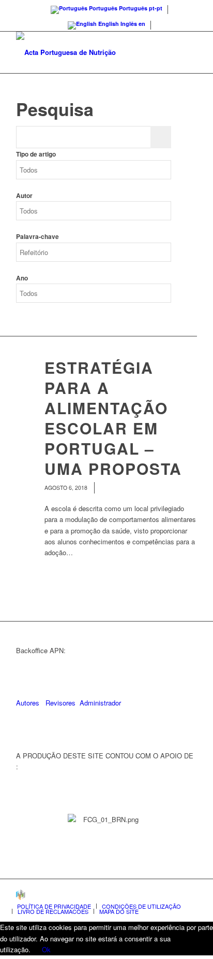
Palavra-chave (37, 236)
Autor (24, 195)
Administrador (100, 703)
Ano (22, 278)
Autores (27, 703)
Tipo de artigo (36, 154)
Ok (46, 949)
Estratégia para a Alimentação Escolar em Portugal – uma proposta (113, 418)
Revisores (59, 703)
